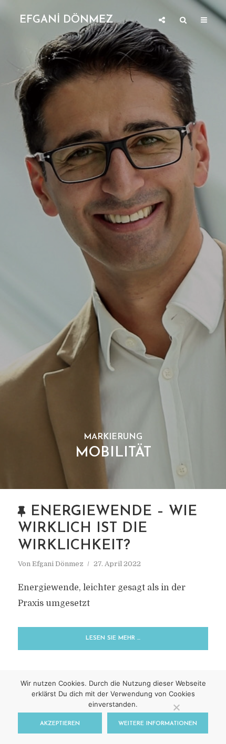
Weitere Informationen (157, 724)
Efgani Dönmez (58, 564)
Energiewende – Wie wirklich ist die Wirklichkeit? (107, 529)
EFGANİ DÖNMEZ (66, 20)
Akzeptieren (60, 724)
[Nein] (176, 707)
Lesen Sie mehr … (113, 638)
